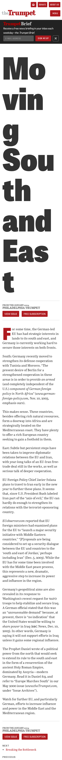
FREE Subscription (35, 313)
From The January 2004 (15, 305)
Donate (42, 4)
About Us (54, 4)
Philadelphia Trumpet (21, 307)
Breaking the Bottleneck (21, 749)
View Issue (10, 313)
